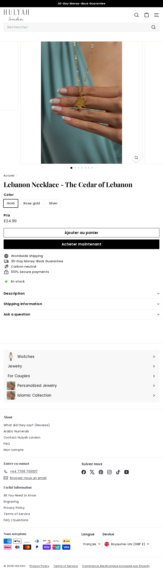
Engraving (11, 501)
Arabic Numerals (16, 431)
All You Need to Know (20, 495)
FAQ (7, 444)
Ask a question (17, 314)
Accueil (9, 175)
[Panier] (147, 15)
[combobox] (81, 27)
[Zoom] (136, 158)
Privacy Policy (14, 508)
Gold (11, 203)
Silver (53, 203)
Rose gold (32, 203)
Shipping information (23, 303)
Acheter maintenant (82, 244)
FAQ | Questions (16, 520)
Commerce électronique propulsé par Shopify (116, 566)
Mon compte (14, 450)
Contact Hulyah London (22, 437)
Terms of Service (17, 514)
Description (14, 293)
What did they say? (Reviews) (27, 425)
